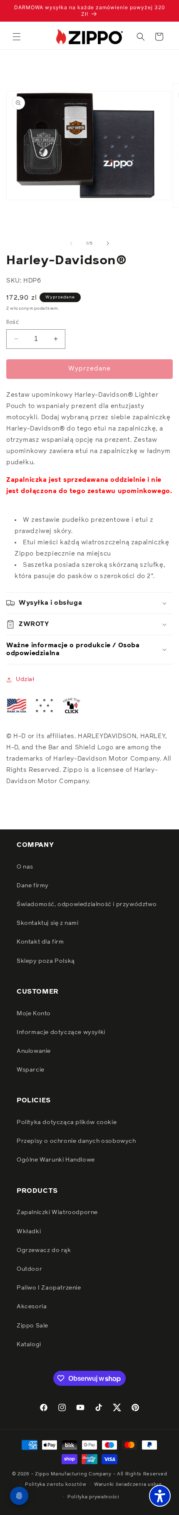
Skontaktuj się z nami (48, 923)
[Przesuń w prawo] (108, 243)
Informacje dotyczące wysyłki (61, 1032)
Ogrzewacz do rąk (44, 1250)
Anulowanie (34, 1051)
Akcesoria (32, 1307)
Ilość (12, 322)
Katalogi (29, 1344)
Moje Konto (34, 1014)
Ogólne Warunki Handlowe (56, 1160)
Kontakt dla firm (40, 942)
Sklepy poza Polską (46, 961)
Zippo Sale (32, 1326)
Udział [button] (25, 679)
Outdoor (29, 1269)
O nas (25, 867)
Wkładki (29, 1232)
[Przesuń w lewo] (71, 243)
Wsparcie (31, 1070)
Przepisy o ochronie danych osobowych (76, 1141)
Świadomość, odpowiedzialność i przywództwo (87, 904)
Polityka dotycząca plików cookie (67, 1122)
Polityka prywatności (93, 1497)
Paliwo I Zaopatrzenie (49, 1288)
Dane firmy (33, 886)
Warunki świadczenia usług (128, 1484)
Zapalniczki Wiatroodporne (57, 1212)
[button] (16, 37)
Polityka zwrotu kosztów (55, 1484)
